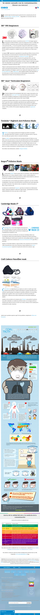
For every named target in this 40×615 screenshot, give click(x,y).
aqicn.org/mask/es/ (7, 9)
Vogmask (14, 16)
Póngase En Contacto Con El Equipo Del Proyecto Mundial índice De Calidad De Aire (13, 580)
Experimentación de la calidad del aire (8, 587)
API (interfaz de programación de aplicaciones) (10, 596)
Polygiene (24, 299)
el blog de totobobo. (23, 148)
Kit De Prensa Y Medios (6, 581)
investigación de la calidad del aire (10, 584)
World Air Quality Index (32, 560)
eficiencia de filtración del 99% (25, 239)
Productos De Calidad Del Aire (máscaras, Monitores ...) (11, 595)
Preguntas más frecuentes (8, 590)
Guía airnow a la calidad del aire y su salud (23, 549)
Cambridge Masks (7, 227)
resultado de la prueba (23, 56)
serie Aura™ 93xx (15, 94)
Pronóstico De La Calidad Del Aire (7, 594)
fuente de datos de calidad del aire (7, 592)
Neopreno (17, 188)
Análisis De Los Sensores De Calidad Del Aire (9, 588)
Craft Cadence (7, 289)
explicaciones (16, 71)
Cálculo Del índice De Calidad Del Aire (8, 593)
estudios (7, 138)
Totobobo (6, 16)
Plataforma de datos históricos (7, 597)
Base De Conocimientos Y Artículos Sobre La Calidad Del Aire (12, 586)
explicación (32, 106)
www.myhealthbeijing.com (21, 554)
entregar (29, 602)
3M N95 (17, 16)
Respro (9, 16)
